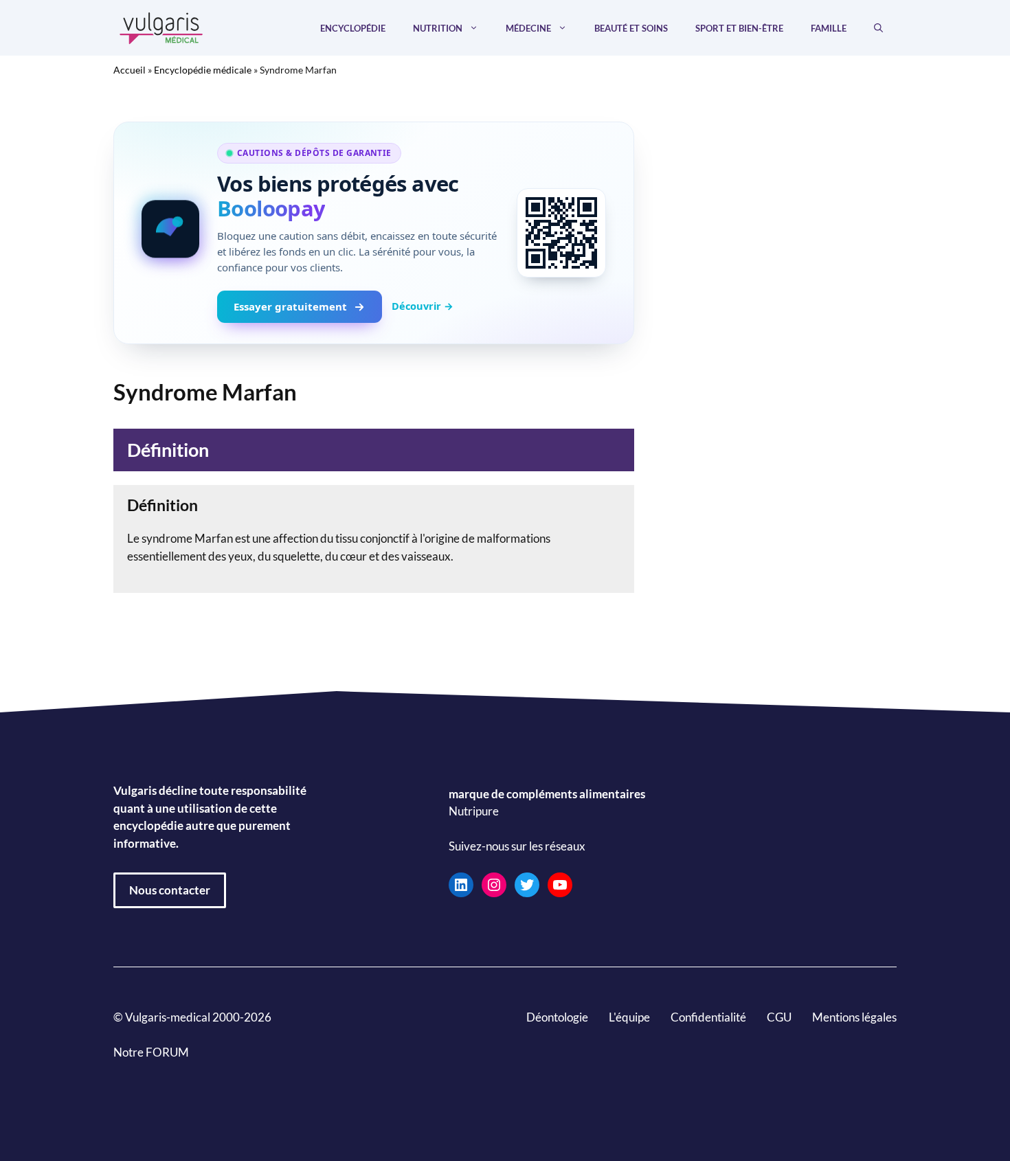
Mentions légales (854, 1017)
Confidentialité (708, 1017)
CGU (779, 1017)
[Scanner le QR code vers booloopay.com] (561, 233)
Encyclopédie (352, 28)
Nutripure (474, 811)
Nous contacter (169, 890)
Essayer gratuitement (290, 306)
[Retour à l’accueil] (161, 26)
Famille (828, 28)
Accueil (129, 70)
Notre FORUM (151, 1052)
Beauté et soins (631, 28)
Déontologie (557, 1017)
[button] (878, 28)
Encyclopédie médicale (202, 70)
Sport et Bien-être (739, 28)
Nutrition (437, 28)
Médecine (528, 28)
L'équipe (629, 1017)
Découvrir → (422, 306)
